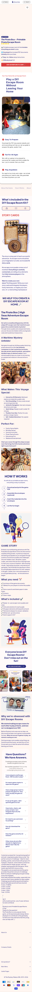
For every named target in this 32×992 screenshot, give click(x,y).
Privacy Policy (5, 983)
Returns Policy (5, 988)
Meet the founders (7, 977)
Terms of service (6, 980)
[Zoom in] (27, 23)
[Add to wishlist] (27, 7)
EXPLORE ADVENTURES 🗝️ (15, 666)
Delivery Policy (6, 986)
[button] (5, 44)
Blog (2, 974)
